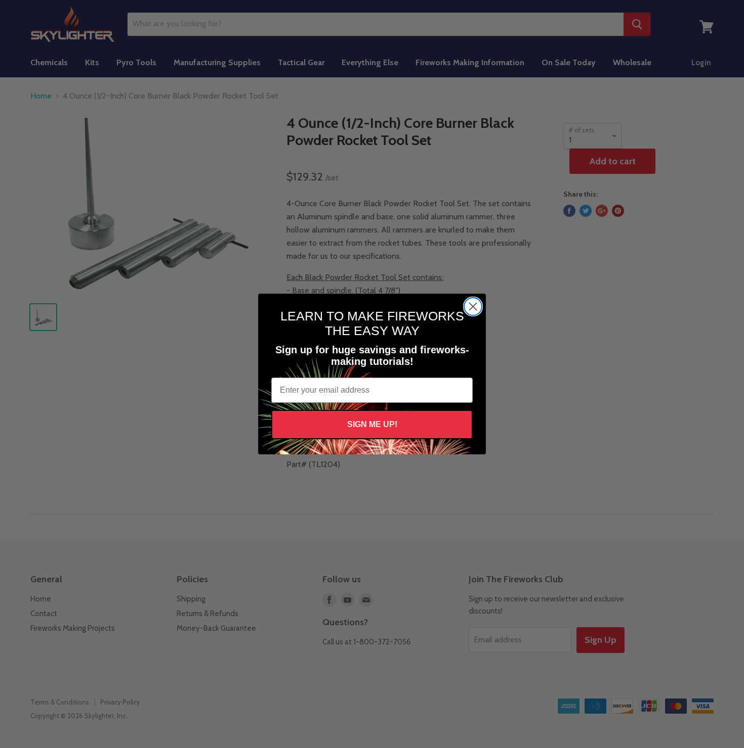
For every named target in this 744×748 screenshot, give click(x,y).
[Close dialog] (473, 306)
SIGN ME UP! (372, 424)
